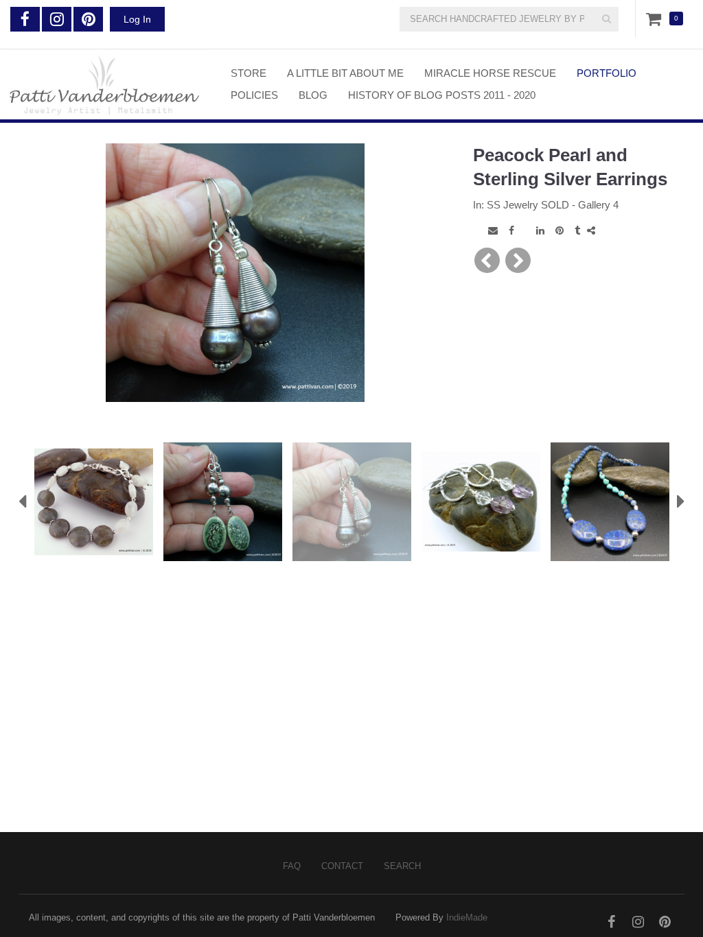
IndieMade (466, 917)
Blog (313, 95)
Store (248, 73)
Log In (137, 19)
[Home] (105, 84)
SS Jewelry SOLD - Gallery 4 (553, 205)
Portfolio (606, 73)
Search (402, 866)
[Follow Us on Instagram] (56, 19)
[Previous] (487, 260)
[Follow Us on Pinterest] (88, 19)
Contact (342, 866)
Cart (656, 18)
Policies (254, 95)
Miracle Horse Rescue (490, 73)
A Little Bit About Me (345, 73)
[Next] (518, 260)
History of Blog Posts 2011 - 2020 (441, 95)
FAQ (292, 866)
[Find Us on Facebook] (25, 19)
